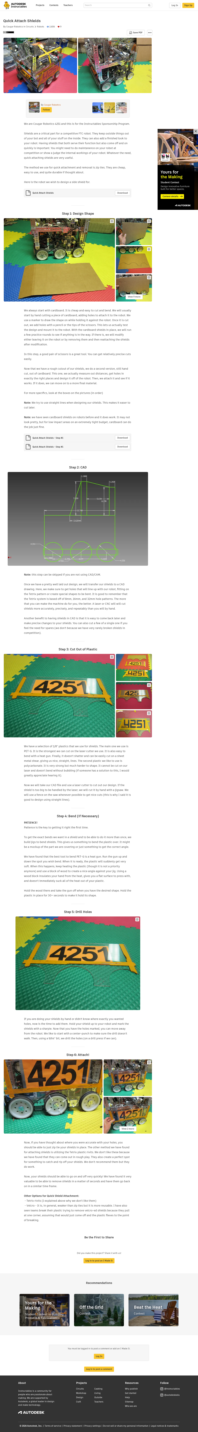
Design (79, 1397)
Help (127, 1397)
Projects (40, 5)
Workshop (81, 1393)
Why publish (131, 1388)
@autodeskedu (172, 1395)
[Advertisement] (178, 169)
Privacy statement (72, 1425)
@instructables (172, 1388)
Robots (40, 26)
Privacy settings (92, 1425)
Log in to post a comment (99, 1369)
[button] (149, 32)
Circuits (30, 26)
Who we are (131, 1406)
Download (122, 192)
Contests (53, 5)
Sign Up (188, 5)
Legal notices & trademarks (164, 1425)
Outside (98, 1397)
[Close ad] (195, 131)
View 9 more (134, 296)
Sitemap (129, 1401)
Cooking (98, 1388)
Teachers (68, 5)
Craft (78, 1401)
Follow (46, 109)
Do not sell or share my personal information (125, 1425)
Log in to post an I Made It (99, 1260)
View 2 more (128, 1128)
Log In (174, 5)
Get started (130, 1393)
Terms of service (53, 1425)
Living (97, 1393)
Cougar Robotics (14, 26)
